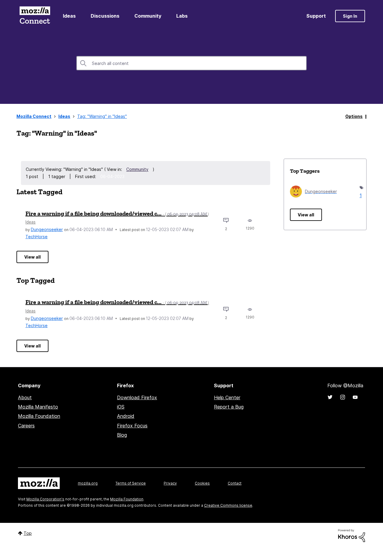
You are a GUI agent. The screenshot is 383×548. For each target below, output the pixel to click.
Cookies (202, 483)
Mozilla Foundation (39, 416)
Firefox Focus (132, 426)
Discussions (105, 16)
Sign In (350, 16)
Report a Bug (229, 407)
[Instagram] (342, 397)
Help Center (227, 397)
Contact (234, 483)
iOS (120, 407)
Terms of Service (130, 483)
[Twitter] (330, 397)
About (25, 397)
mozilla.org (88, 483)
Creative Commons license (228, 505)
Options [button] (354, 116)
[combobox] (191, 63)
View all (32, 256)
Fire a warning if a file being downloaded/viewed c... (117, 213)
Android (125, 416)
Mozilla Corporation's (45, 499)
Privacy (170, 483)
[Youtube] (355, 397)
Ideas (69, 16)
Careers (26, 426)
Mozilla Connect (34, 16)
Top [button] (28, 533)
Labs (182, 16)
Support (316, 16)
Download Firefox (137, 397)
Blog (122, 435)
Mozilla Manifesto (38, 407)
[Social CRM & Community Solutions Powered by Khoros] (351, 535)
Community (147, 16)
